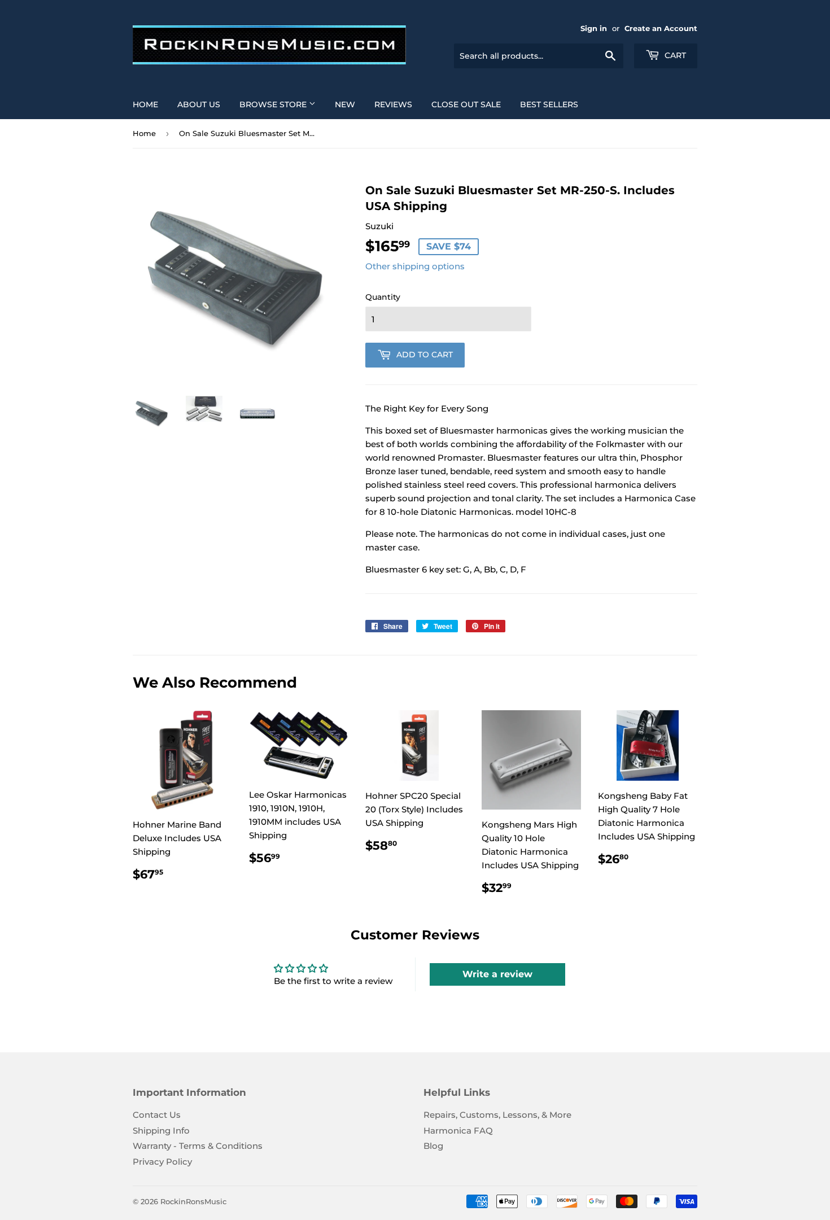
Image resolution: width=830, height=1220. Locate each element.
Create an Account (660, 28)
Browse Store (274, 104)
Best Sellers (549, 104)
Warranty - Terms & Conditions (198, 1145)
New (345, 104)
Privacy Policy (162, 1161)
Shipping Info (161, 1130)
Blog (433, 1145)
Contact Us (157, 1114)
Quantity (382, 297)
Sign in (593, 28)
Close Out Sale (466, 104)
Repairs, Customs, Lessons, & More (497, 1114)
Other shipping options (415, 266)
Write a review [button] (497, 974)
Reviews (393, 104)
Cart (674, 55)
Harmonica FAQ (458, 1130)
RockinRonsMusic (193, 1201)
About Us (198, 104)
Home (145, 104)
